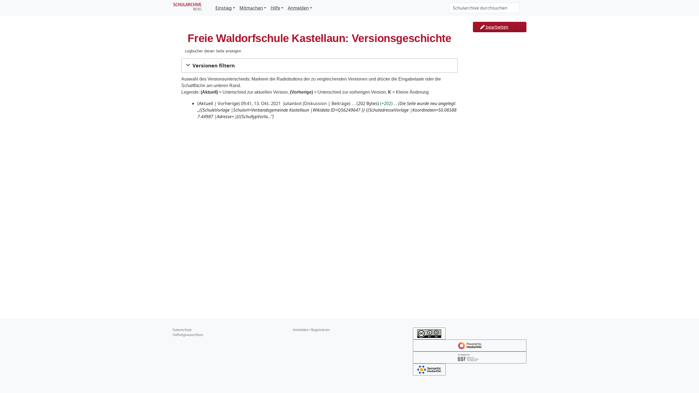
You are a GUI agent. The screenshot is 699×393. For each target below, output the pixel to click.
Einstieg (223, 8)
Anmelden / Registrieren (311, 329)
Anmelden (298, 8)
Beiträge (340, 103)
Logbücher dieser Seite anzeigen (213, 51)
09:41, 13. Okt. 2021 (261, 103)
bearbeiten (496, 27)
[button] (319, 65)
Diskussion (315, 103)
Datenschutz (182, 329)
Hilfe (275, 8)
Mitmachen (251, 8)
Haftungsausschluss (188, 334)
